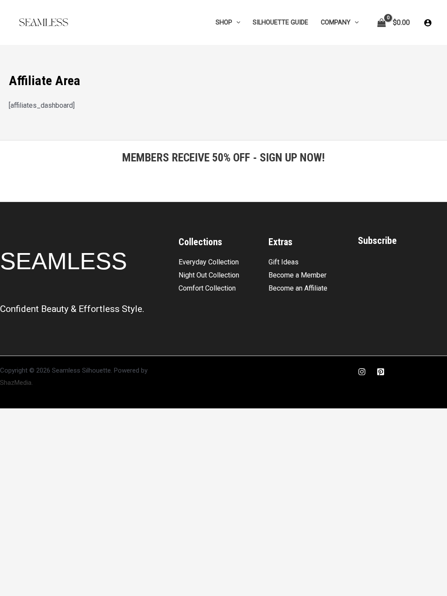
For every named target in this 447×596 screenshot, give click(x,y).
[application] (236, 22)
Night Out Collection (209, 275)
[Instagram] (362, 372)
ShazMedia (15, 383)
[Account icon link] (428, 23)
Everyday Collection (209, 262)
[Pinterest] (381, 372)
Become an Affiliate (297, 288)
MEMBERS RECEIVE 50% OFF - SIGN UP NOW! (223, 157)
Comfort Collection (207, 288)
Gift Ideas (283, 262)
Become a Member (297, 275)
